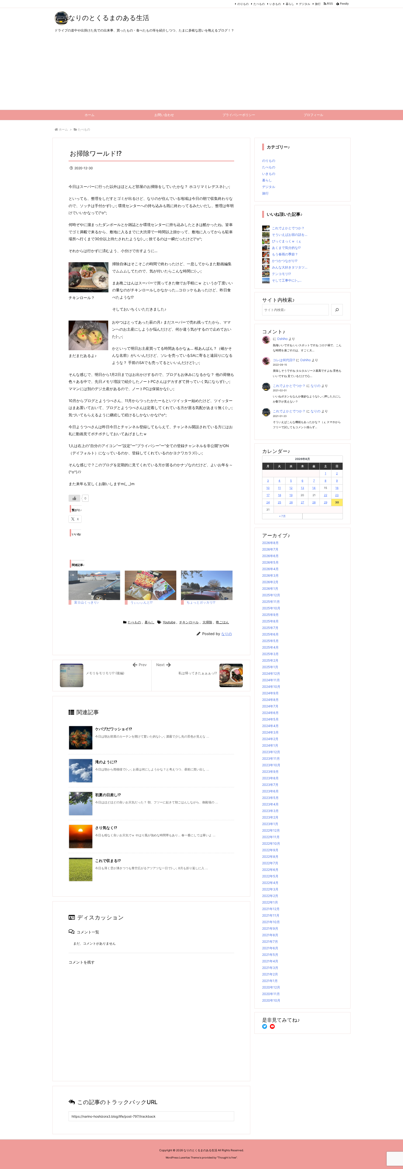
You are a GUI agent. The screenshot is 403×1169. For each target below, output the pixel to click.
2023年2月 (270, 817)
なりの (226, 634)
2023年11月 (271, 758)
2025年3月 (270, 654)
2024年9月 (270, 693)
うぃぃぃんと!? (141, 602)
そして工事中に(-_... (287, 280)
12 (290, 488)
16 (336, 488)
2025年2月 (270, 660)
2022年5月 (270, 876)
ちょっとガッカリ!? (201, 602)
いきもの (275, 4)
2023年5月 (270, 798)
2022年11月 (271, 837)
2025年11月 (271, 602)
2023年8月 (270, 778)
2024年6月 (270, 713)
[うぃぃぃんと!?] (150, 585)
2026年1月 (270, 588)
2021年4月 (270, 961)
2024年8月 (270, 700)
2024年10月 (271, 687)
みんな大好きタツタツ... (289, 267)
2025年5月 (270, 641)
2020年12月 (271, 987)
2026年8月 (270, 543)
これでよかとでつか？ (288, 228)
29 (325, 502)
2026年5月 (270, 562)
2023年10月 (271, 765)
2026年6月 (270, 556)
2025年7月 (270, 628)
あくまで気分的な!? (286, 248)
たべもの (259, 4)
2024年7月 (270, 706)
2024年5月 (270, 719)
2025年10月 (271, 608)
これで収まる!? (108, 860)
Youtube (169, 622)
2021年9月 (270, 928)
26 (291, 502)
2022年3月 (270, 889)
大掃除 (207, 622)
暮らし (290, 4)
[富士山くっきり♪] (94, 585)
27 (302, 502)
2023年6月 (270, 791)
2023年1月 (270, 824)
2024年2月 (270, 739)
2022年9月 (270, 850)
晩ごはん (222, 622)
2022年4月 (270, 883)
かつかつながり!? (284, 261)
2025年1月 (270, 667)
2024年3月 (270, 732)
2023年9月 (270, 771)
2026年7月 (270, 549)
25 (279, 502)
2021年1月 (270, 981)
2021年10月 (271, 922)
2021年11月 (270, 915)
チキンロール (189, 622)
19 (290, 495)
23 (337, 495)
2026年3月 (270, 575)
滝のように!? (106, 761)
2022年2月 (270, 896)
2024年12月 (271, 673)
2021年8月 (270, 935)
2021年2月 (270, 974)
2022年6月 (270, 870)
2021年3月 (270, 968)
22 (325, 495)
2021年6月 (270, 948)
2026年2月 (270, 582)
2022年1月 (270, 902)
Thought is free (227, 1157)
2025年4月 (270, 647)
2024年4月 (270, 726)
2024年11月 (271, 680)
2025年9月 (270, 615)
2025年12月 (271, 595)
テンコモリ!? (281, 274)
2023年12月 (271, 752)
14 (314, 488)
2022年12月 (271, 830)
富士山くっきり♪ (86, 602)
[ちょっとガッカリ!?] (207, 585)
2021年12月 (271, 909)
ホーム (63, 129)
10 (268, 488)
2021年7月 (270, 941)
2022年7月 (270, 863)
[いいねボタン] (74, 498)
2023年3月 (270, 811)
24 (268, 502)
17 (268, 495)
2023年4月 (270, 804)
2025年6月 (270, 634)
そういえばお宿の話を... (289, 235)
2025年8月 (270, 621)
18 (279, 495)
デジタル (304, 4)
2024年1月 (270, 745)
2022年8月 (270, 856)
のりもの (243, 4)
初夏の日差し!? (108, 794)
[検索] (337, 309)
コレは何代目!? (284, 360)
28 (314, 502)
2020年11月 (271, 994)
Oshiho (282, 339)
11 (279, 488)
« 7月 (282, 516)
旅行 (318, 4)
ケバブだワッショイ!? (113, 729)
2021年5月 (270, 955)
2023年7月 (270, 785)
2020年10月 (271, 1000)
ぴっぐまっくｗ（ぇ (286, 241)
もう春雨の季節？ (285, 254)
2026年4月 (270, 569)
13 (302, 488)
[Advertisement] (201, 74)
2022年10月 (271, 843)
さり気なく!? (106, 827)
